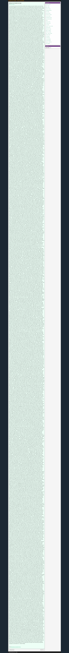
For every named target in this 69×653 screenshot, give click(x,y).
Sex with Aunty (48, 37)
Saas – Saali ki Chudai (49, 33)
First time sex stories (49, 14)
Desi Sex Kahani (12, 4)
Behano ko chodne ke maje (15, 3)
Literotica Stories (48, 27)
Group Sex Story (48, 21)
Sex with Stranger (48, 40)
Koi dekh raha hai (48, 23)
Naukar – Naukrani (48, 30)
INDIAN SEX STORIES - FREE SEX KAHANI (16, 0)
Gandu (47, 20)
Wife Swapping (48, 43)
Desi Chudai (47, 11)
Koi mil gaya (47, 24)
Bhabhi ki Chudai (48, 4)
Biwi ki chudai (48, 7)
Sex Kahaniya (48, 36)
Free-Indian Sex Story (49, 17)
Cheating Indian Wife (48, 10)
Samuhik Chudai (48, 34)
